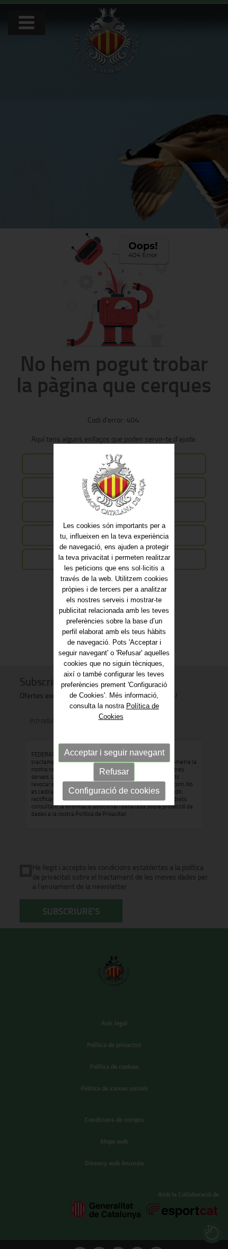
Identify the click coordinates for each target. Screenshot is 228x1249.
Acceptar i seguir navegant (114, 752)
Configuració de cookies (114, 790)
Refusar (114, 771)
